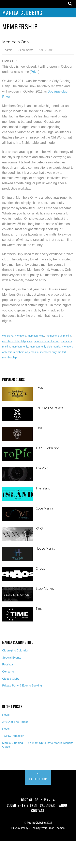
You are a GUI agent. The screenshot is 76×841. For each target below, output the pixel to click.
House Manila (45, 548)
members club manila (58, 335)
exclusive (7, 335)
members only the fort (53, 352)
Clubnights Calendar (15, 650)
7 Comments (25, 50)
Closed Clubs (10, 678)
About (64, 805)
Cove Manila (44, 508)
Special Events (11, 657)
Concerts (8, 671)
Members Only (15, 42)
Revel (39, 428)
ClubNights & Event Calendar (31, 805)
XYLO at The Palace (49, 408)
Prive (34, 72)
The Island (43, 488)
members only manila (26, 352)
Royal (39, 388)
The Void (42, 468)
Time (39, 609)
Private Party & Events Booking (22, 685)
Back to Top (38, 779)
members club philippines (17, 341)
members (20, 335)
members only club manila (45, 346)
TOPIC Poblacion (48, 448)
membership (9, 357)
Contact (38, 810)
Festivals (8, 664)
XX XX (39, 528)
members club (36, 335)
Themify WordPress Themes (48, 828)
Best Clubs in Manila (38, 799)
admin (8, 50)
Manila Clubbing (22, 12)
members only (20, 346)
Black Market (45, 588)
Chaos (40, 568)
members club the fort (46, 341)
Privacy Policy (19, 828)
